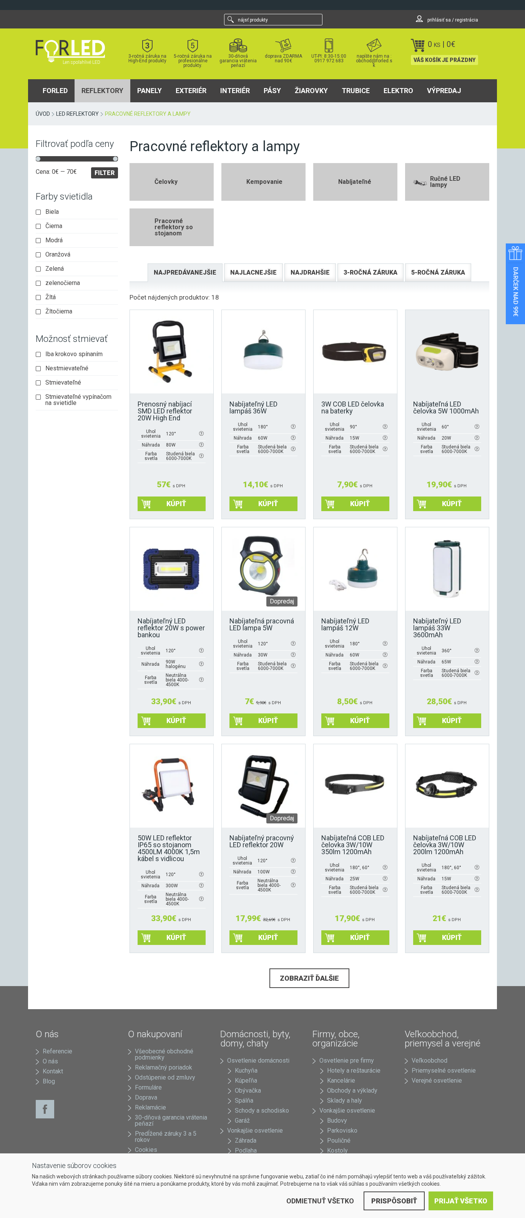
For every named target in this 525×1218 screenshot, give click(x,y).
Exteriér (191, 91)
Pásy (272, 91)
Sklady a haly (344, 1100)
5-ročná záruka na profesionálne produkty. (193, 60)
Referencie (57, 1051)
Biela (52, 212)
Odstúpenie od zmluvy (165, 1077)
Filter (105, 173)
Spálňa (244, 1100)
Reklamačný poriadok (163, 1067)
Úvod (43, 114)
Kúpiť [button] (176, 504)
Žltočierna (58, 311)
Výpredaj (444, 91)
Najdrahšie (310, 272)
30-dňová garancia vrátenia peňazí (238, 60)
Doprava (146, 1097)
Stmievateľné (63, 383)
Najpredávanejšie (185, 272)
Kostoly (337, 1150)
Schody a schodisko (262, 1110)
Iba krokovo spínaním (74, 354)
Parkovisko (342, 1130)
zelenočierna (62, 283)
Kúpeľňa (246, 1080)
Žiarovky (311, 91)
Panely (149, 91)
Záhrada (245, 1140)
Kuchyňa (246, 1070)
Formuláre (148, 1087)
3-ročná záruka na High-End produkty (147, 58)
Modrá (54, 240)
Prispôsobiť (394, 1201)
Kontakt (53, 1071)
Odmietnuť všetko (320, 1201)
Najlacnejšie (253, 272)
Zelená (54, 269)
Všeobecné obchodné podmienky (164, 1054)
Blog (49, 1081)
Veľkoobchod (429, 1060)
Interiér (235, 91)
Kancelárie (341, 1080)
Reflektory (102, 91)
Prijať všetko (460, 1201)
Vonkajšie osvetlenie (255, 1130)
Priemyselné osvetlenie (444, 1070)
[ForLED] (75, 51)
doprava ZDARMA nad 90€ (283, 58)
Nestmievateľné (66, 368)
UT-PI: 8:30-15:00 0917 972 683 (328, 58)
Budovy (337, 1120)
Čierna (53, 226)
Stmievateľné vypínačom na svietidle (78, 400)
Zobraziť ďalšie (309, 978)
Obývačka (248, 1090)
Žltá (50, 297)
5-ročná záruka (438, 272)
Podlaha (246, 1150)
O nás (50, 1061)
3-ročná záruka (370, 272)
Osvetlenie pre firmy (346, 1060)
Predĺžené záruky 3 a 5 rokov (165, 1136)
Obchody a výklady (352, 1090)
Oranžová (57, 255)
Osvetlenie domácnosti (258, 1060)
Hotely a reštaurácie (353, 1070)
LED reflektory (77, 114)
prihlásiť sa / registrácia (452, 20)
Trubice (356, 91)
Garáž (242, 1120)
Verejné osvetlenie (437, 1080)
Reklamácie (150, 1107)
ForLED (55, 91)
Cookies (146, 1149)
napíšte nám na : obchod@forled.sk (374, 60)
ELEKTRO (398, 91)
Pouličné (339, 1140)
